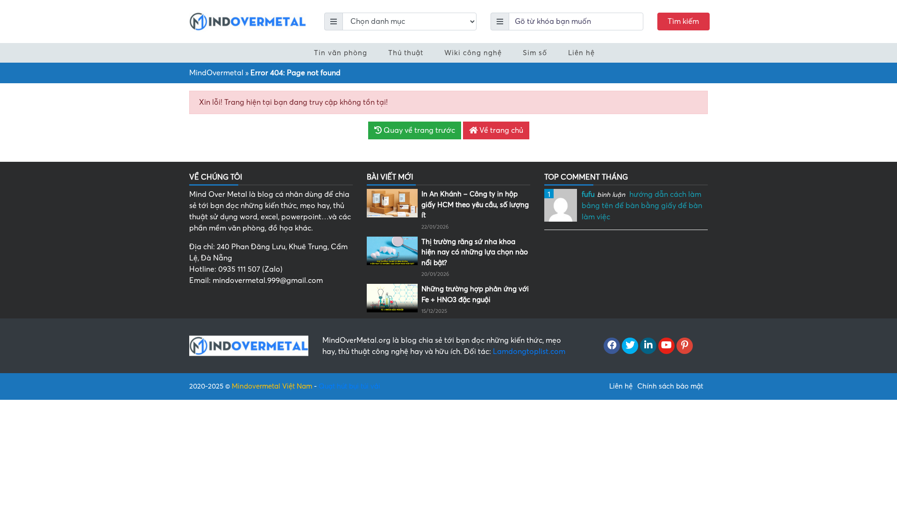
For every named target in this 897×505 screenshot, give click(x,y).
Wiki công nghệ (473, 53)
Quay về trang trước (418, 130)
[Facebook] (612, 346)
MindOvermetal (216, 73)
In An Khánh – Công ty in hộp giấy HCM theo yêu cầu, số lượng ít (475, 204)
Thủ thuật (405, 53)
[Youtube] (666, 346)
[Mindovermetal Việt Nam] (247, 21)
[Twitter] (630, 346)
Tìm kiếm (683, 21)
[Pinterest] (684, 346)
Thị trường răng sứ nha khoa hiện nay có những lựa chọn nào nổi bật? (474, 252)
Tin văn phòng (340, 53)
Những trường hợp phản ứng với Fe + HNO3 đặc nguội (475, 294)
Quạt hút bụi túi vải (349, 386)
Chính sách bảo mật (670, 386)
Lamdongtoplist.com (529, 351)
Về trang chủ (500, 130)
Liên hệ (581, 53)
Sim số (535, 53)
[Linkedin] (648, 346)
